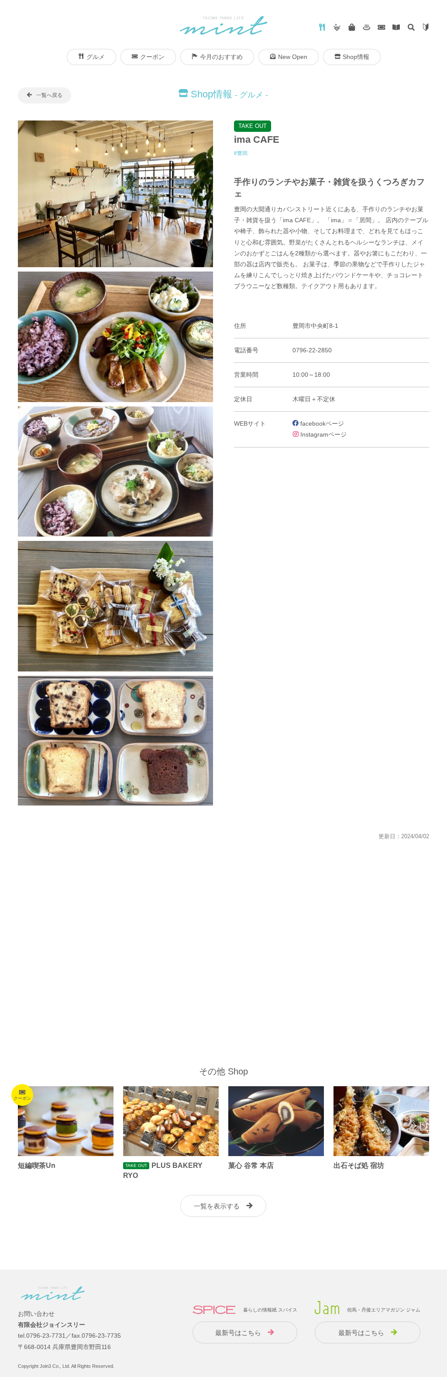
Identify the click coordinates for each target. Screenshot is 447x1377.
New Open (292, 56)
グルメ (95, 56)
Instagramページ (323, 434)
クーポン (152, 56)
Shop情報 (356, 56)
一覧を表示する (217, 1206)
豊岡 (242, 153)
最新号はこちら (238, 1332)
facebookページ (321, 423)
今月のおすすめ (221, 56)
